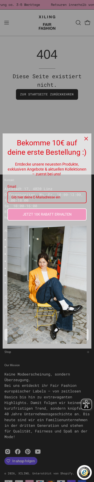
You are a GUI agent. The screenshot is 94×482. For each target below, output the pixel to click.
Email (11, 186)
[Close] (86, 138)
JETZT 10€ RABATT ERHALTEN (47, 214)
